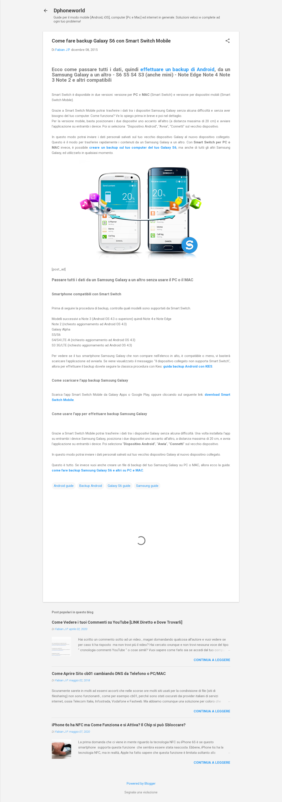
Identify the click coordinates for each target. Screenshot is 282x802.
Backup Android (90, 486)
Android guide (64, 486)
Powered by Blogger (141, 783)
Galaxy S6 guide (119, 486)
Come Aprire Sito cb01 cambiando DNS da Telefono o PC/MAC (109, 673)
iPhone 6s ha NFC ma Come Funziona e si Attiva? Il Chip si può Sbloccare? (119, 725)
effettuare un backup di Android (177, 69)
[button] (227, 41)
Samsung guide (147, 486)
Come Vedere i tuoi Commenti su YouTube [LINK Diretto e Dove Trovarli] (117, 622)
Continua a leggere (212, 660)
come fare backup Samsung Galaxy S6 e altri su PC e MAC (97, 470)
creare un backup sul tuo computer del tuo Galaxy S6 (132, 148)
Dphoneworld (69, 10)
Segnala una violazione (141, 792)
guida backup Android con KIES (187, 366)
